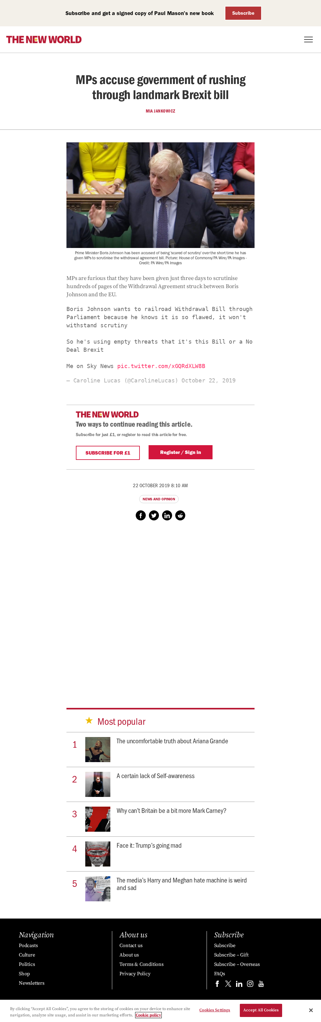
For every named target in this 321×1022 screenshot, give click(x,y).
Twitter (154, 515)
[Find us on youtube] (261, 985)
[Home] (44, 39)
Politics (27, 964)
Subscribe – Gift (231, 955)
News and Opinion (159, 499)
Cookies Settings (214, 1010)
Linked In (167, 515)
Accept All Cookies (261, 1010)
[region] (160, 1011)
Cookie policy (148, 1015)
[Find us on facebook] (217, 985)
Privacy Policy (134, 974)
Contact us (130, 945)
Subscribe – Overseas (237, 964)
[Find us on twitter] (228, 985)
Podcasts (28, 945)
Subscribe (243, 13)
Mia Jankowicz (160, 111)
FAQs (219, 974)
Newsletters (32, 983)
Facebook (141, 515)
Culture (27, 955)
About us (129, 955)
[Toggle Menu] (308, 39)
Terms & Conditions (141, 964)
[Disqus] (160, 608)
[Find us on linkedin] (239, 985)
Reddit (180, 515)
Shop (24, 974)
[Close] (311, 1010)
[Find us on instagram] (250, 985)
